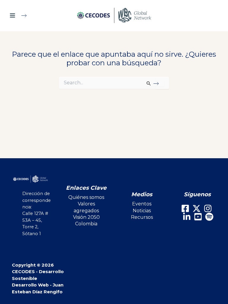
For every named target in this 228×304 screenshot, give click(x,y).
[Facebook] (185, 208)
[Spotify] (209, 217)
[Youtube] (198, 217)
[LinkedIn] (187, 217)
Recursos (142, 217)
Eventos (141, 204)
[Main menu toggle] (20, 15)
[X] (196, 208)
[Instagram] (208, 208)
